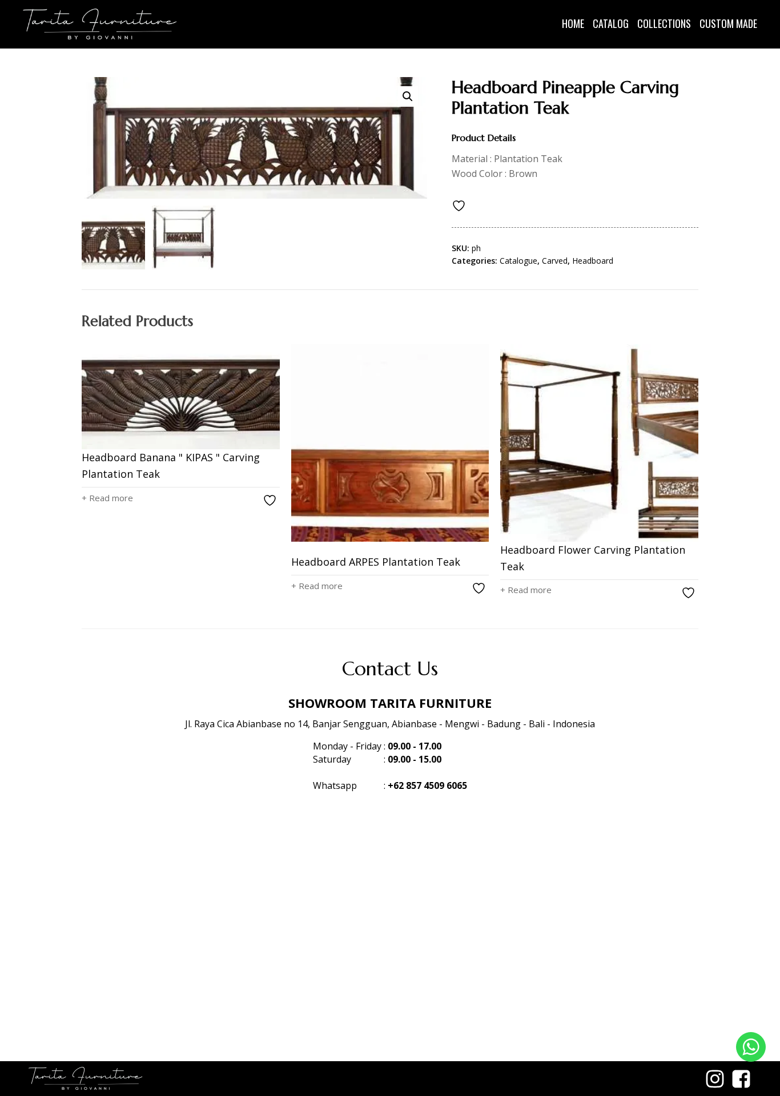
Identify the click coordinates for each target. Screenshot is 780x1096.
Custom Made (728, 23)
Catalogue (518, 260)
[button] (407, 96)
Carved (555, 260)
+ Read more (107, 497)
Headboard (592, 260)
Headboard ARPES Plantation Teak (375, 562)
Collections (664, 23)
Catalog (611, 23)
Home (573, 23)
